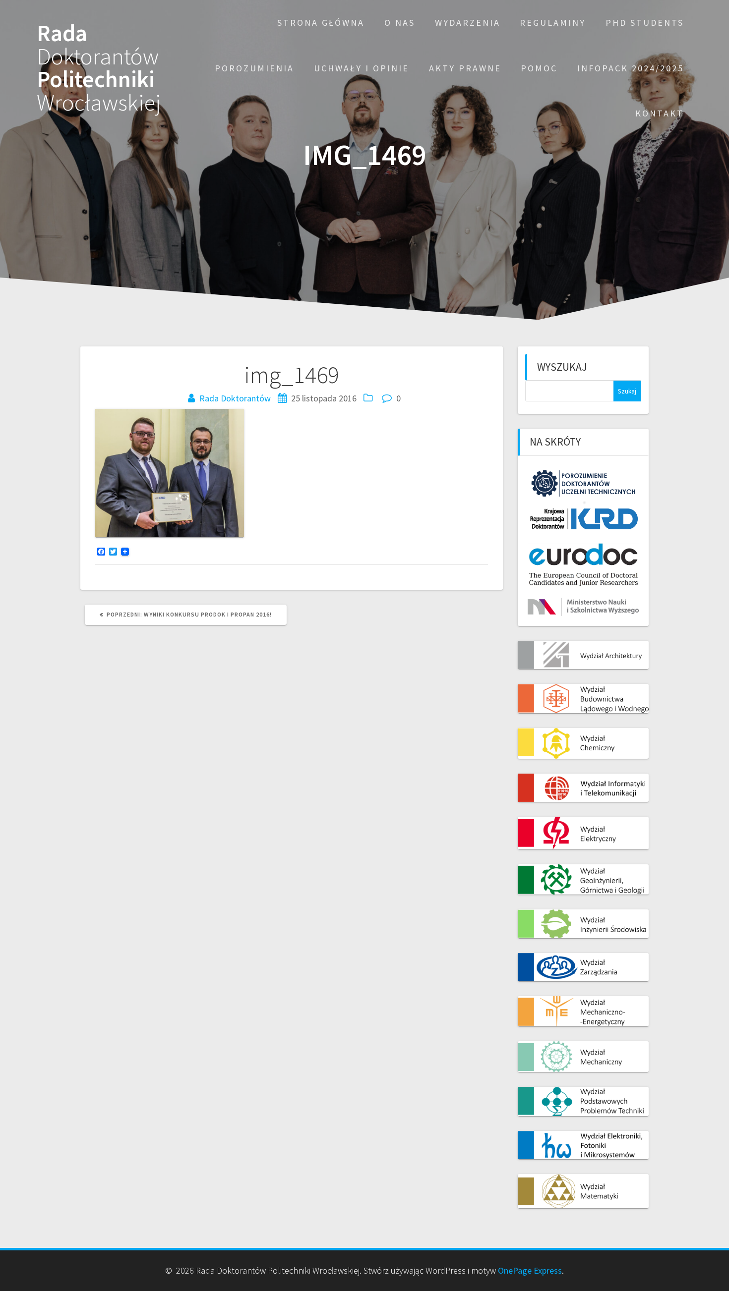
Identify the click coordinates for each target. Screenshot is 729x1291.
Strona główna (320, 22)
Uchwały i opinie (361, 68)
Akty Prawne (465, 68)
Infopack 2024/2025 (630, 68)
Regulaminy (553, 22)
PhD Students (645, 22)
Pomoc (539, 68)
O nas (399, 22)
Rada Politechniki (99, 68)
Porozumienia (254, 68)
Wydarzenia (467, 22)
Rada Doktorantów (235, 398)
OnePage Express (530, 1270)
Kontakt (659, 113)
